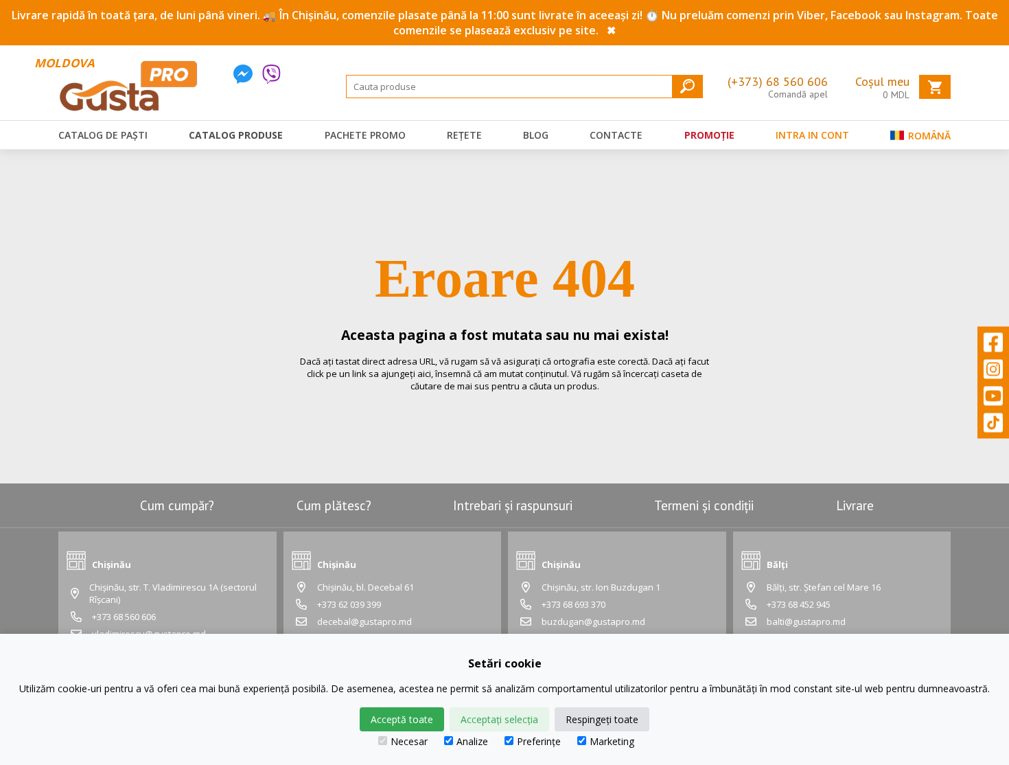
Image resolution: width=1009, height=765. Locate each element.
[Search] (687, 86)
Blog (535, 134)
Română (928, 135)
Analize (472, 741)
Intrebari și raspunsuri (512, 505)
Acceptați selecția (499, 719)
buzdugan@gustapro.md (593, 621)
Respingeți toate (602, 719)
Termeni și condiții (704, 505)
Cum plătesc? (334, 505)
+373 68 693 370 (573, 604)
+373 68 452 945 (799, 604)
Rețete (464, 134)
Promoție (709, 134)
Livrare (855, 505)
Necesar (409, 741)
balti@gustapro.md (806, 621)
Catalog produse (236, 134)
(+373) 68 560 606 (778, 81)
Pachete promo (365, 134)
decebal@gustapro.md (364, 621)
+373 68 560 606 (124, 616)
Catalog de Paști (103, 134)
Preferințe (539, 741)
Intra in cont (812, 134)
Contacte (616, 134)
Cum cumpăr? (177, 505)
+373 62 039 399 (349, 604)
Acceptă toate (402, 719)
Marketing (612, 741)
